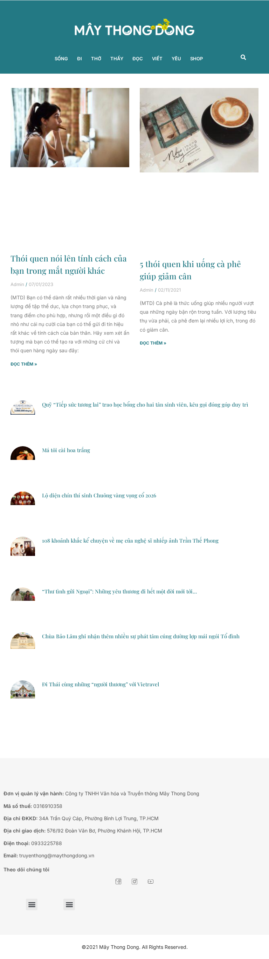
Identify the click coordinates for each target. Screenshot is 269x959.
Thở (96, 58)
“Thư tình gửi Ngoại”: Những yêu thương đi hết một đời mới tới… (119, 591)
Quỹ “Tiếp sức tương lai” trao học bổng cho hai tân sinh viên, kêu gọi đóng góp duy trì (145, 404)
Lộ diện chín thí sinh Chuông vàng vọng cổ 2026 (99, 495)
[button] (243, 57)
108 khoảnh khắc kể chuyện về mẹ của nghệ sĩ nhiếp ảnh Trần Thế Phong (130, 540)
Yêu (176, 58)
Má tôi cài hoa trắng (66, 450)
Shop (196, 58)
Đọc (137, 58)
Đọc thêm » (24, 364)
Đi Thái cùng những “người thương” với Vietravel (100, 684)
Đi (79, 58)
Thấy (116, 58)
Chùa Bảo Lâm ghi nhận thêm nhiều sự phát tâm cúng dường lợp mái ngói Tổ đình (141, 636)
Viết (157, 58)
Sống (61, 58)
